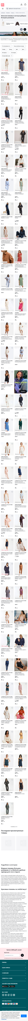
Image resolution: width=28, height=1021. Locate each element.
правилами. (4, 1019)
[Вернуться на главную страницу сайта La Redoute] (2, 5)
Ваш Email (6, 952)
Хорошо (24, 1015)
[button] (25, 4)
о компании (5, 973)
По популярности (6, 46)
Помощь (4, 962)
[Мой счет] (21, 4)
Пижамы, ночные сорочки (20, 12)
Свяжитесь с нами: (7, 978)
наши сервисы (6, 967)
